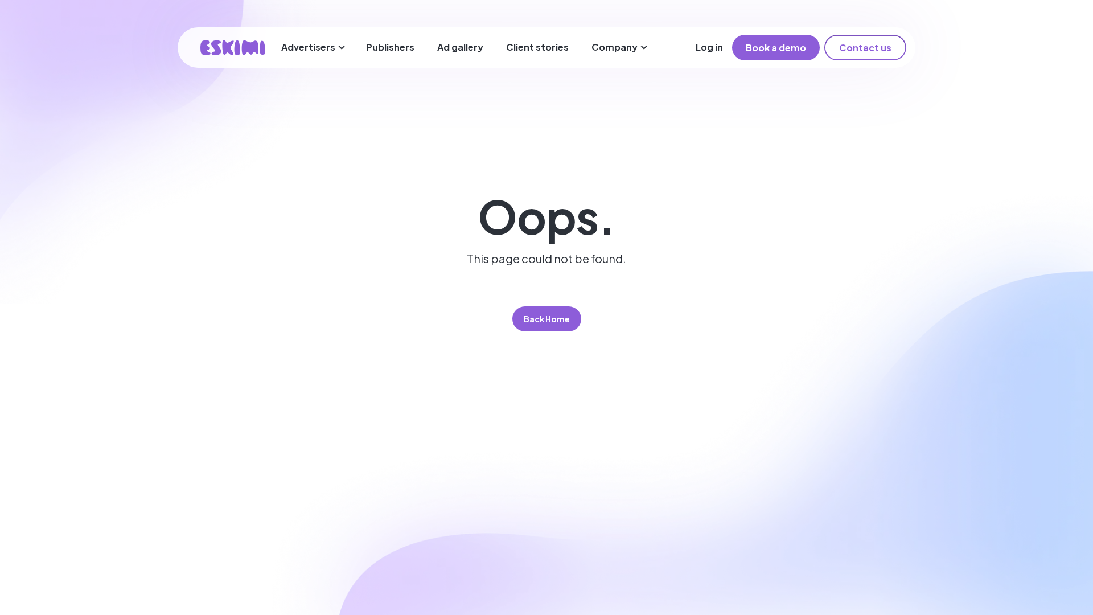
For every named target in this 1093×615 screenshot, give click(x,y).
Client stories (537, 47)
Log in (709, 47)
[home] (232, 47)
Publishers (390, 47)
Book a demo (776, 48)
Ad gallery (460, 47)
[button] (313, 47)
